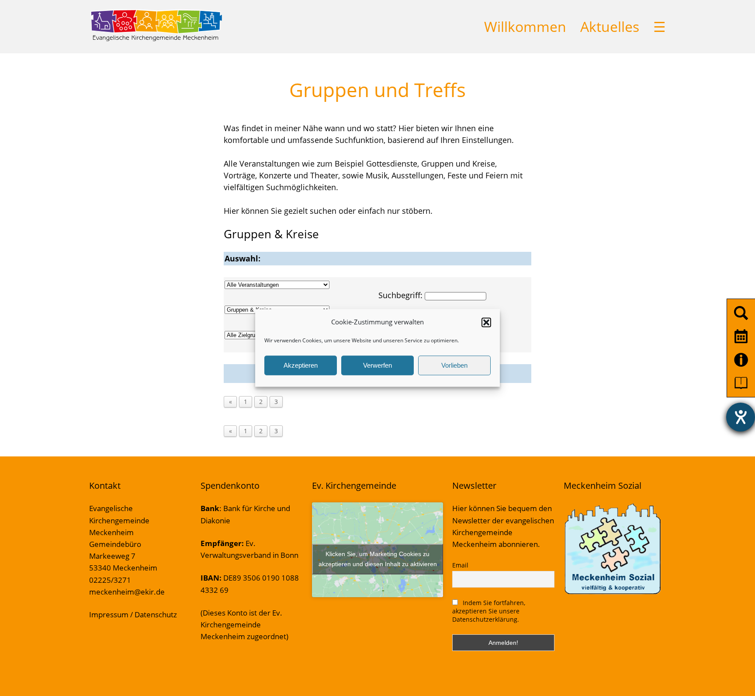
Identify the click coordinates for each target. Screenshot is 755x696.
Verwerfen (377, 365)
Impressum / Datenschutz (133, 614)
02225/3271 (110, 580)
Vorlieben (454, 365)
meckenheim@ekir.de (127, 592)
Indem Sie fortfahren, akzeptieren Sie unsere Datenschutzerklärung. (488, 611)
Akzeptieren (301, 365)
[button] (486, 322)
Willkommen (525, 26)
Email (460, 565)
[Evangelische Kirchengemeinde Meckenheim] (156, 39)
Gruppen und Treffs (377, 90)
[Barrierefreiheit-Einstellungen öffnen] (740, 417)
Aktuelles (609, 26)
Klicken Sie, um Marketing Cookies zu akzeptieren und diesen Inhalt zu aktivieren (378, 558)
